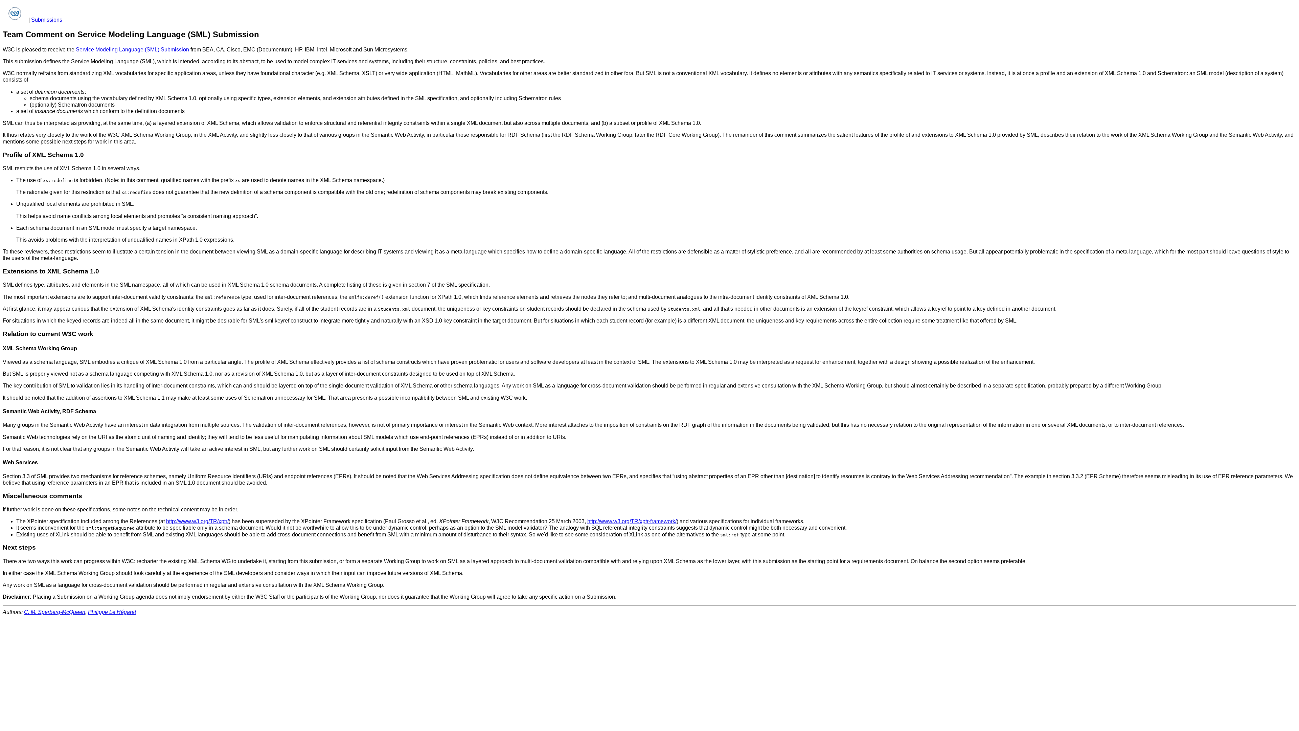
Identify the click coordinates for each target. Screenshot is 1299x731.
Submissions (46, 20)
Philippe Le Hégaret (112, 612)
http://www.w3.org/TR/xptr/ (197, 521)
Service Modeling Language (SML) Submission (132, 49)
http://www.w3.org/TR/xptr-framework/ (632, 521)
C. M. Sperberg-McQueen (54, 612)
